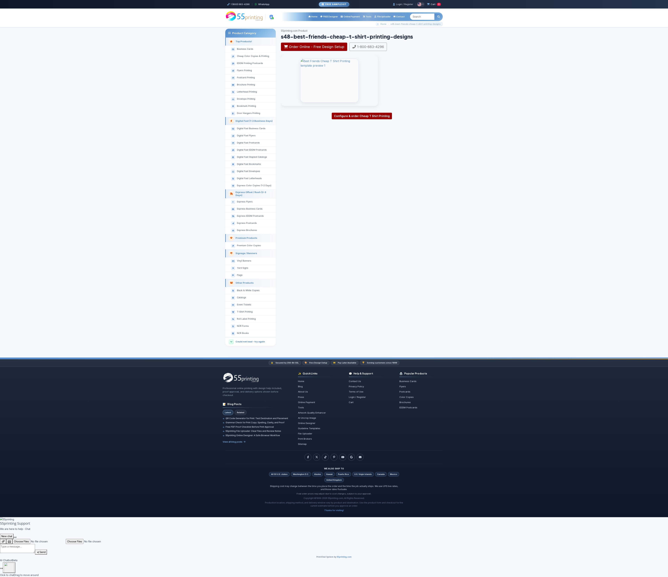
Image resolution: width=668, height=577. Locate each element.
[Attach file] (3, 541)
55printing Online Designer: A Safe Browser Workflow (253, 435)
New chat (6, 536)
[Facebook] (307, 457)
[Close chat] (15, 537)
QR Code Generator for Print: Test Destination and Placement (257, 418)
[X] (316, 457)
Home (383, 24)
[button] (367, 16)
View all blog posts (232, 441)
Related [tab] (240, 412)
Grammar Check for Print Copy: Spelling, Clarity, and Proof (255, 422)
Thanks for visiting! (334, 510)
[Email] (360, 457)
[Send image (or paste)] (9, 541)
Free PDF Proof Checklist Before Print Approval (250, 427)
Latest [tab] (228, 412)
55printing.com (344, 556)
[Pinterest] (334, 457)
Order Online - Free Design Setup (316, 47)
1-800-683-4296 (370, 47)
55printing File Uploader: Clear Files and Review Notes (253, 431)
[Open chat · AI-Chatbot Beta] (9, 567)
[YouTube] (342, 457)
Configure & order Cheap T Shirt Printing (362, 116)
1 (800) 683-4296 (240, 4)
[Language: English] (421, 4)
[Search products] (438, 17)
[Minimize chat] (1, 568)
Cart (435, 4)
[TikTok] (325, 457)
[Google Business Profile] (351, 457)
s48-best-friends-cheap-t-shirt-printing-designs (415, 24)
